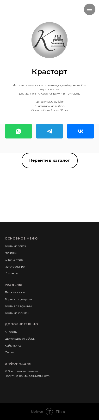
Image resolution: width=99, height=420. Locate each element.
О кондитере (14, 259)
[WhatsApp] (18, 131)
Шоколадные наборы (20, 338)
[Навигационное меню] (89, 9)
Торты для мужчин (18, 306)
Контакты (11, 273)
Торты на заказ (15, 246)
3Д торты (11, 332)
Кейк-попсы (13, 345)
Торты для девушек (19, 299)
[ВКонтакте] (80, 131)
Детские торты (15, 292)
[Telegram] (49, 131)
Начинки (11, 252)
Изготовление (15, 266)
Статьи (9, 352)
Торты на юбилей (17, 313)
